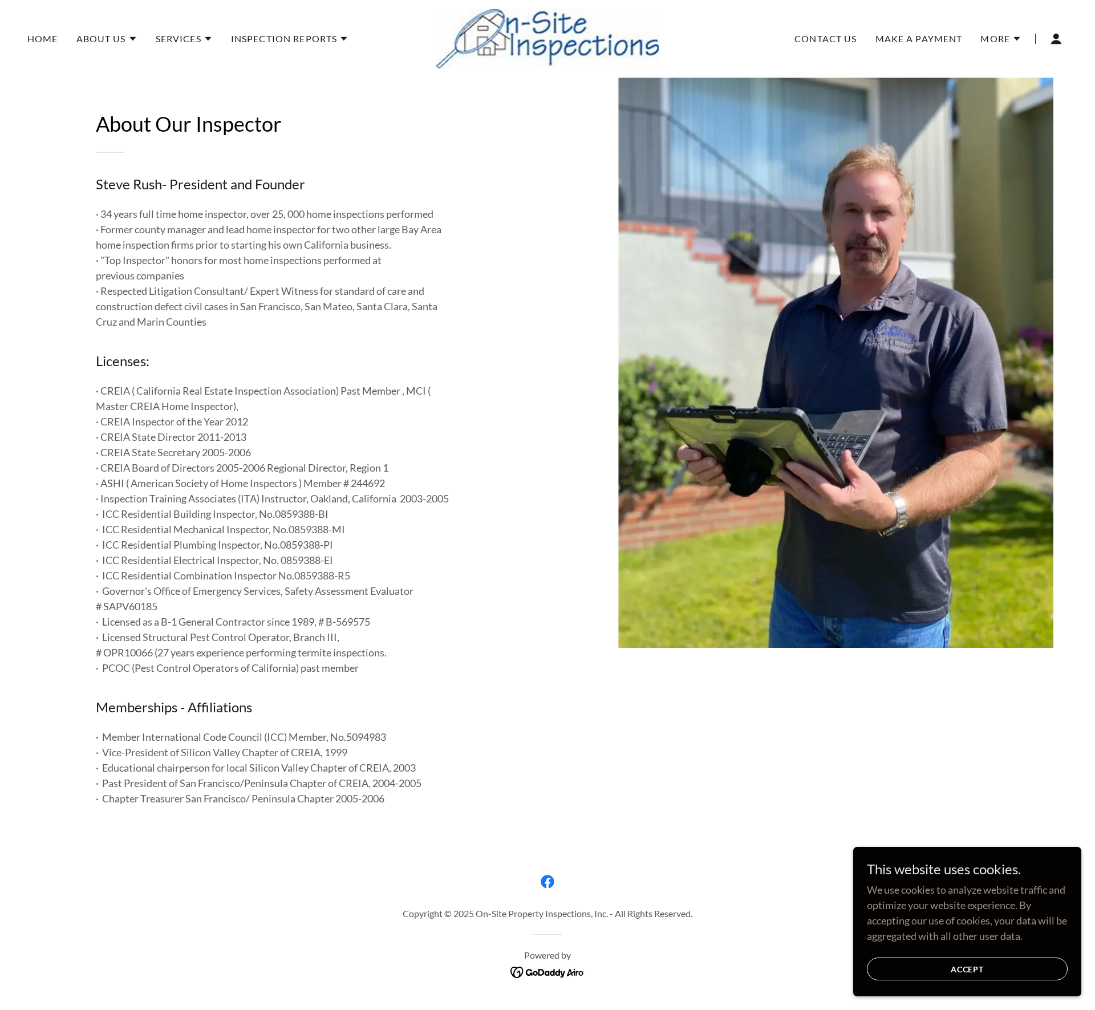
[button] (106, 39)
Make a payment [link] (919, 38)
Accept (967, 969)
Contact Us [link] (825, 38)
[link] (547, 37)
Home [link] (42, 38)
